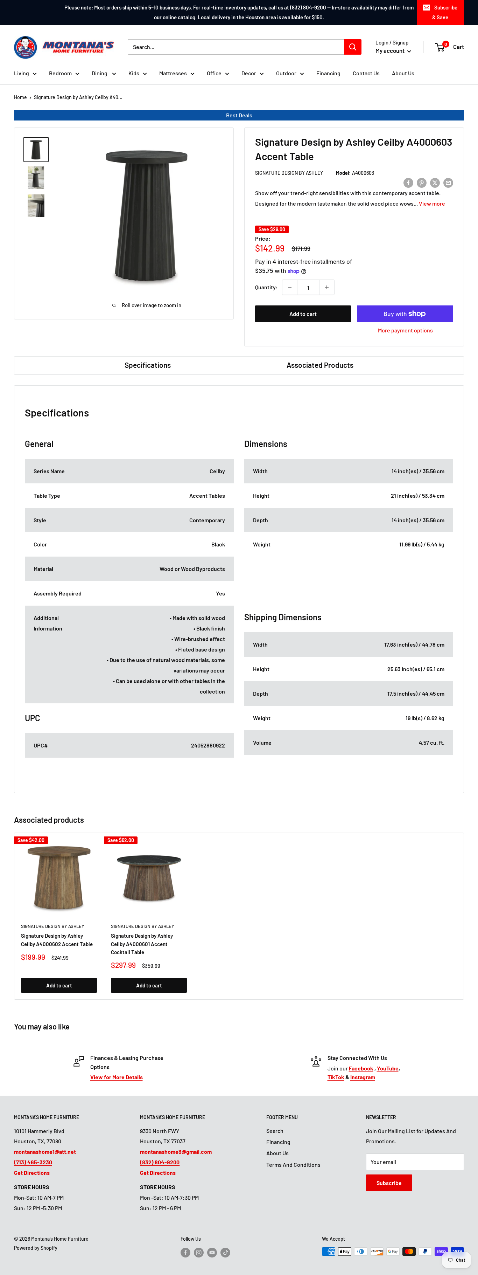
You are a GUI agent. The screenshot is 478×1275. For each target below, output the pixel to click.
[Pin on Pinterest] (422, 182)
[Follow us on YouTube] (212, 1252)
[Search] (352, 47)
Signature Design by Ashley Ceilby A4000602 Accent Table (57, 939)
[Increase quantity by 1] (326, 287)
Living (21, 73)
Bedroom (60, 73)
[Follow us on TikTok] (225, 1252)
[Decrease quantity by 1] (289, 287)
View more (432, 203)
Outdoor (286, 73)
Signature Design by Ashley (289, 173)
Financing (328, 73)
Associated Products (320, 364)
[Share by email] (448, 182)
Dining (100, 73)
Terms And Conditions (293, 1164)
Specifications (148, 364)
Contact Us (366, 73)
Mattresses (173, 73)
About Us (403, 73)
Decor (248, 73)
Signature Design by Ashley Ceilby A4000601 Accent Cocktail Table (142, 943)
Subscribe (389, 1182)
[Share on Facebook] (408, 182)
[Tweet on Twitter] (435, 182)
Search (274, 1130)
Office (214, 73)
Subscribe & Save (444, 12)
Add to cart (303, 313)
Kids (133, 73)
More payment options (405, 330)
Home (20, 97)
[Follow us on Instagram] (199, 1252)
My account (390, 50)
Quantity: (266, 287)
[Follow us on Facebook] (185, 1252)
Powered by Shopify (35, 1248)
